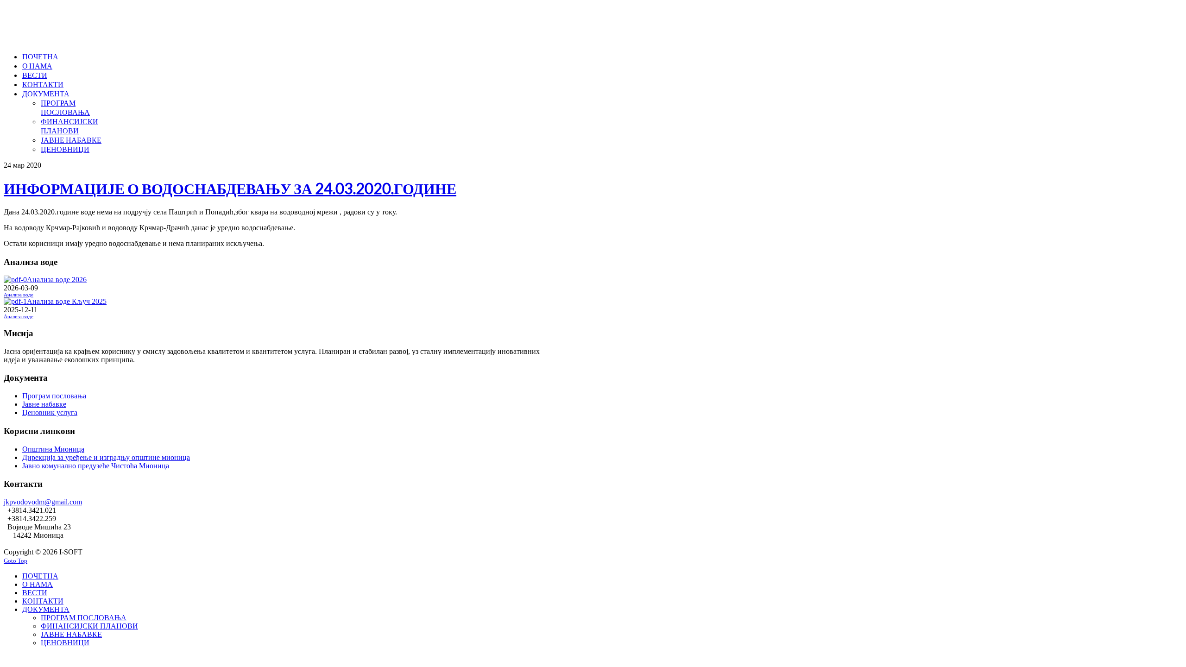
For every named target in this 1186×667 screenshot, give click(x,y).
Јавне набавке (44, 404)
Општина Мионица (53, 449)
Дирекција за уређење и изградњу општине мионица (106, 457)
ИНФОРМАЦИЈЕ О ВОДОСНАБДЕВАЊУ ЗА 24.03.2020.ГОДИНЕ (230, 188)
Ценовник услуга (49, 412)
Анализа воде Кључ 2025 (67, 301)
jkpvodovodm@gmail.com (43, 502)
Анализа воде (18, 294)
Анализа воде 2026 (57, 279)
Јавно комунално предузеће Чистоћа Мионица (95, 466)
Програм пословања (54, 396)
